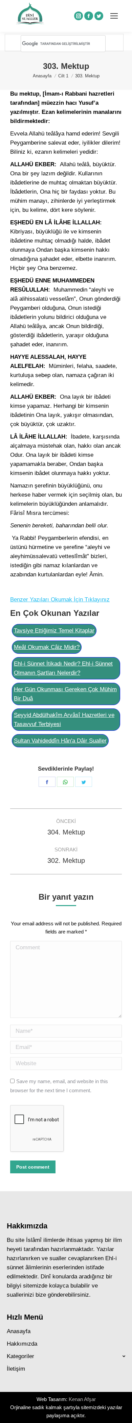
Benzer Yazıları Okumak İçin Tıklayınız (60, 599)
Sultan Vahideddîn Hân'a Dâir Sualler (60, 741)
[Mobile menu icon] (114, 16)
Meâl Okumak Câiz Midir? (47, 647)
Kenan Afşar (82, 1399)
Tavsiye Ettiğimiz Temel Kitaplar (54, 630)
